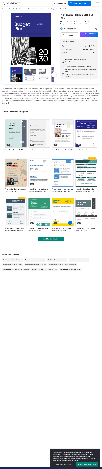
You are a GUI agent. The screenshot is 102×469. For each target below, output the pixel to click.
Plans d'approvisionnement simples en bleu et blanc (63, 189)
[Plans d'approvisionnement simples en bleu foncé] (15, 212)
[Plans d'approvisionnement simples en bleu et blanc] (63, 173)
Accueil (4, 9)
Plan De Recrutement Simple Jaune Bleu (63, 228)
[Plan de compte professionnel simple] (86, 212)
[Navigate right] (53, 74)
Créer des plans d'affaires (17, 9)
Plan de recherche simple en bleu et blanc (39, 150)
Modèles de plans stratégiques (70, 269)
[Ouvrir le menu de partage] (96, 28)
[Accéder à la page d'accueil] (11, 3)
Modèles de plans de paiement (35, 264)
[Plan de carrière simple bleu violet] (63, 133)
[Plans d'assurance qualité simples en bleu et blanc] (39, 173)
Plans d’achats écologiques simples (86, 189)
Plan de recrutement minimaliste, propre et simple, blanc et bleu (86, 150)
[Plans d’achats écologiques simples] (86, 173)
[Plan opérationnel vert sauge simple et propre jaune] (15, 133)
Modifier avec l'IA (90, 35)
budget (43, 9)
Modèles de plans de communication (44, 269)
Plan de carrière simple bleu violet (63, 150)
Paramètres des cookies (63, 464)
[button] (69, 34)
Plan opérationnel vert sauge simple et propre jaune (15, 150)
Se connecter (60, 3)
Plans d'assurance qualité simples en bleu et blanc (39, 189)
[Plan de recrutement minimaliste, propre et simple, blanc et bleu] (86, 133)
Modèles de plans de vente (79, 260)
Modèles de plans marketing (34, 260)
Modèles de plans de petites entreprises (62, 264)
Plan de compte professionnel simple (86, 228)
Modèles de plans (33, 9)
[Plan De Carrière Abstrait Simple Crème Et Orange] (15, 173)
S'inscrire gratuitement (80, 3)
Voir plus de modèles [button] (51, 239)
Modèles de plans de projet (12, 264)
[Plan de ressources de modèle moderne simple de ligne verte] (39, 212)
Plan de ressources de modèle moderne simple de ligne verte (39, 228)
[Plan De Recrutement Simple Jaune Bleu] (63, 212)
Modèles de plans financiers (57, 260)
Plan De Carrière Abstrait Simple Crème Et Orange (15, 189)
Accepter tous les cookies (87, 464)
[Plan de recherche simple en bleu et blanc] (39, 133)
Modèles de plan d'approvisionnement (16, 269)
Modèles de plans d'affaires (12, 260)
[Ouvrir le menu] (98, 3)
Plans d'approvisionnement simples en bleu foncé (15, 228)
